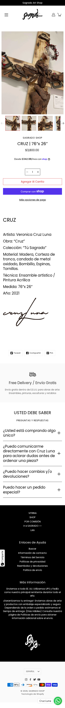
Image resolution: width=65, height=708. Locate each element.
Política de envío (32, 570)
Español (30, 671)
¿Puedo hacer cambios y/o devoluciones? (27, 474)
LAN (32, 530)
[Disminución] (27, 172)
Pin (51, 352)
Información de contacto (32, 553)
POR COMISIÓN (32, 521)
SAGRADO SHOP (37, 691)
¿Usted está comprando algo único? (29, 433)
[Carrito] (59, 14)
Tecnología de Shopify (32, 694)
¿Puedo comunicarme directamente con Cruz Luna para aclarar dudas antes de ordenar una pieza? (29, 453)
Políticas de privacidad (32, 561)
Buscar (32, 548)
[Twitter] (34, 679)
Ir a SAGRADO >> (33, 525)
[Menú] (6, 15)
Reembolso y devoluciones (32, 565)
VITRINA (32, 513)
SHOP (32, 517)
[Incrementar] (38, 172)
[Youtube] (38, 679)
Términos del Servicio (32, 557)
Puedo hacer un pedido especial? (24, 489)
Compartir (35, 352)
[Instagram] (26, 679)
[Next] (62, 123)
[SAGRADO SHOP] (32, 14)
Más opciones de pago (32, 200)
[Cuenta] (53, 14)
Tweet (17, 352)
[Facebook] (30, 679)
